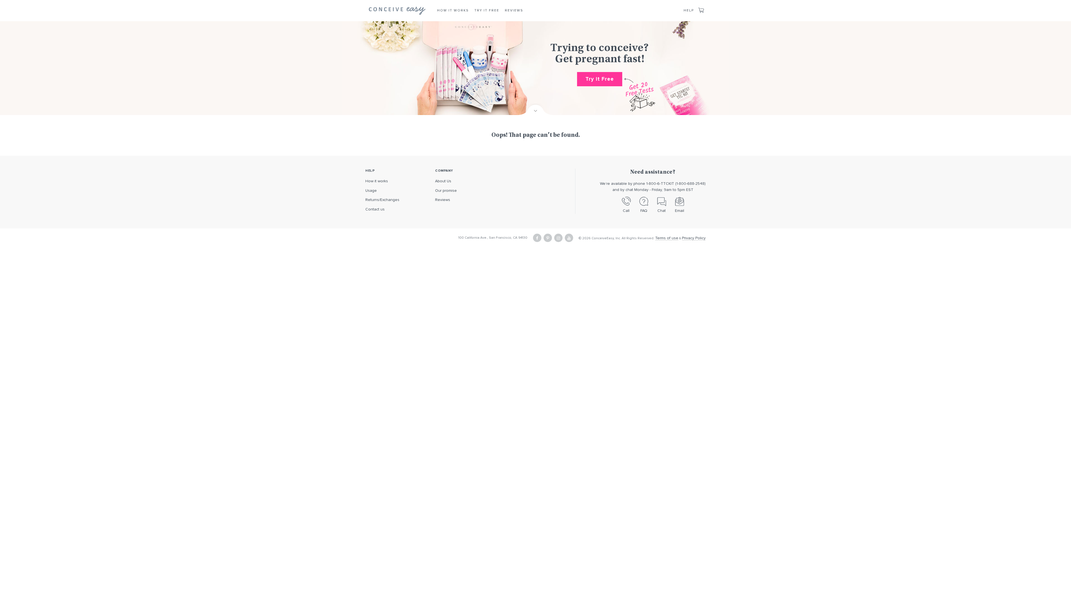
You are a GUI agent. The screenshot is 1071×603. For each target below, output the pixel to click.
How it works (376, 181)
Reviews (514, 10)
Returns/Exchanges (382, 199)
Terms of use (666, 238)
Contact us (375, 209)
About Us (443, 181)
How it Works (453, 10)
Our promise (446, 190)
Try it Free (486, 10)
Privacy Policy (694, 238)
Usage (371, 190)
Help (689, 10)
